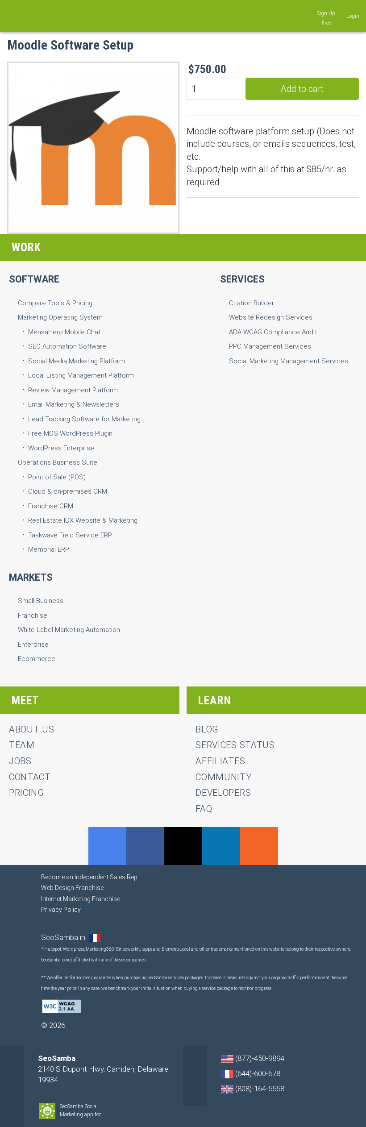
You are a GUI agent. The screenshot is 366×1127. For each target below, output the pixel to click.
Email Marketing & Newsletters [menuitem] (73, 404)
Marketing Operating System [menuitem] (60, 317)
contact (30, 777)
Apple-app (114, 1114)
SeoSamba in (64, 937)
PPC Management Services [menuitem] (270, 346)
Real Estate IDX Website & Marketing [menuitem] (82, 520)
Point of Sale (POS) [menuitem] (57, 477)
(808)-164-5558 (258, 1088)
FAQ (203, 808)
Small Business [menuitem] (40, 601)
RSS (259, 846)
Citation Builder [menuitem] (251, 303)
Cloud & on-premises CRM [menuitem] (67, 491)
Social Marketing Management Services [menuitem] (288, 361)
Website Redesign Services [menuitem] (270, 317)
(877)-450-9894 (258, 1058)
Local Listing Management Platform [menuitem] (81, 375)
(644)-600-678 (256, 1073)
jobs (20, 761)
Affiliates (220, 761)
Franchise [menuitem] (32, 615)
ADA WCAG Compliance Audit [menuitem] (273, 332)
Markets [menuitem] (31, 577)
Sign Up (326, 13)
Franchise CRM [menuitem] (50, 506)
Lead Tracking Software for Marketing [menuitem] (84, 419)
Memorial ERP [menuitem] (48, 549)
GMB (107, 846)
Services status (235, 745)
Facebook (145, 846)
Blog (207, 729)
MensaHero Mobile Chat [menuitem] (64, 332)
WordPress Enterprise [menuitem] (61, 448)
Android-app (105, 1114)
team (22, 745)
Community (223, 777)
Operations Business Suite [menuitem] (57, 462)
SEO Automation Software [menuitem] (67, 346)
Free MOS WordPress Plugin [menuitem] (70, 433)
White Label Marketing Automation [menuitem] (69, 630)
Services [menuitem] (242, 279)
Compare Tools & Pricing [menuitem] (55, 303)
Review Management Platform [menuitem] (73, 390)
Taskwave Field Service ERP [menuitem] (70, 535)
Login (352, 16)
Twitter (183, 846)
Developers (223, 792)
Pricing (26, 792)
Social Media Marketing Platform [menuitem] (76, 361)
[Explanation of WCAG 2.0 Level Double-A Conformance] (61, 1005)
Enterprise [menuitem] (33, 644)
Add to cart (302, 88)
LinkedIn (221, 846)
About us (31, 729)
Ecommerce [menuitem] (36, 659)
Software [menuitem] (34, 279)
